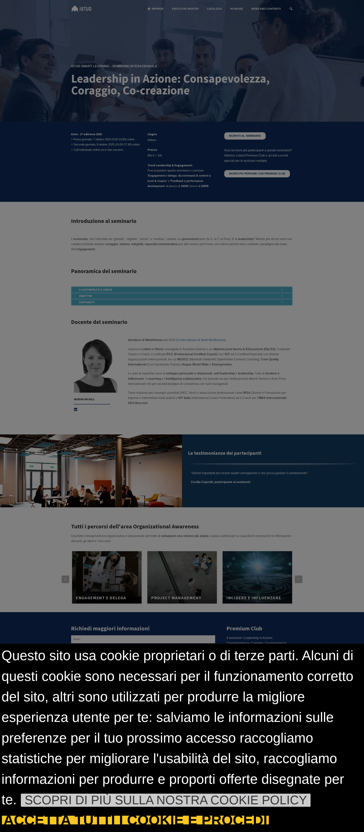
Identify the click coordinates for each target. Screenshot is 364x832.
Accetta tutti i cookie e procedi (135, 820)
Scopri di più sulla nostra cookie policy (166, 800)
